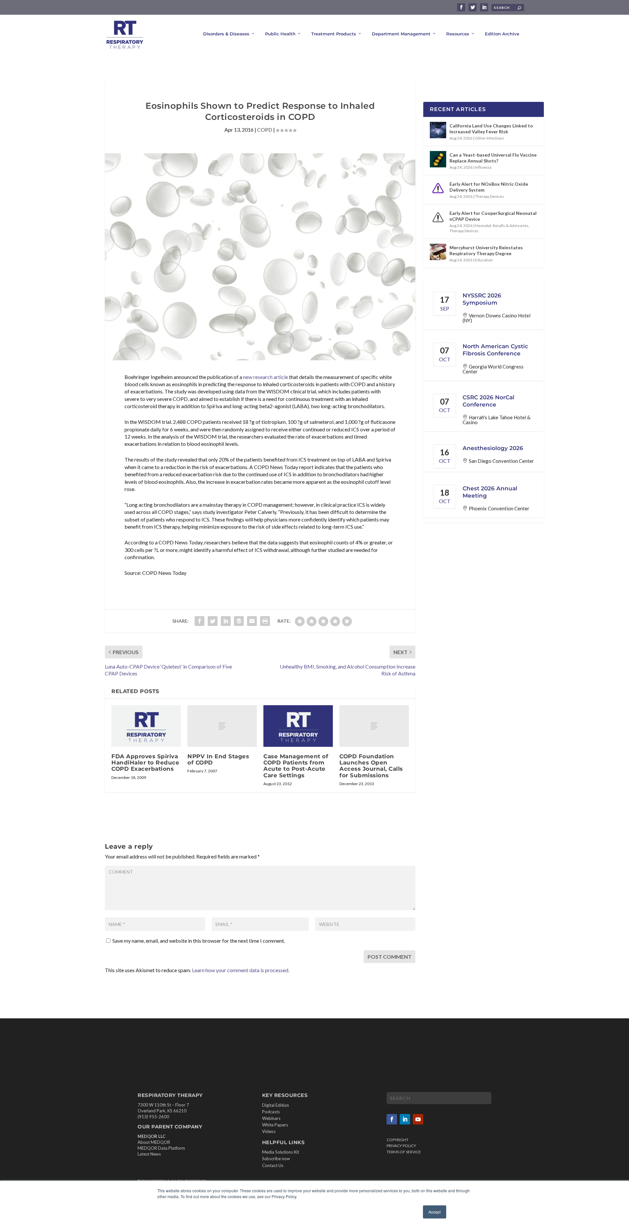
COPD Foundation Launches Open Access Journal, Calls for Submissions (371, 766)
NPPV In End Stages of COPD (218, 759)
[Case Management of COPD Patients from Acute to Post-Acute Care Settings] (298, 726)
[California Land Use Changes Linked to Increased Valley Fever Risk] (438, 130)
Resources (457, 33)
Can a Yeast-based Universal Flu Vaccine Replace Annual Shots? (493, 157)
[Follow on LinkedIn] (405, 1119)
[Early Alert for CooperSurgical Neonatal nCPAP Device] (438, 217)
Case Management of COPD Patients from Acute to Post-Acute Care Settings (295, 766)
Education (484, 259)
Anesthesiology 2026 (493, 448)
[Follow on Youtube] (418, 1119)
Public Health (280, 33)
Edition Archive (502, 33)
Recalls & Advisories (510, 225)
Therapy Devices (489, 196)
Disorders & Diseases (226, 33)
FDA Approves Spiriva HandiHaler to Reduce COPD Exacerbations (145, 762)
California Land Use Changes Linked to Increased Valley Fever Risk (491, 128)
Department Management (401, 33)
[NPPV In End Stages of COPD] (222, 726)
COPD (264, 129)
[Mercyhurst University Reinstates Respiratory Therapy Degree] (438, 252)
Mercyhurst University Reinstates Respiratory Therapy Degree (486, 250)
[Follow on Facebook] (392, 1119)
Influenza (483, 167)
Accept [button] (435, 1212)
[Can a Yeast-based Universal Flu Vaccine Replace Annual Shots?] (438, 159)
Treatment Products (333, 33)
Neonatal (483, 225)
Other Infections (489, 138)
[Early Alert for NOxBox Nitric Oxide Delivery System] (438, 188)
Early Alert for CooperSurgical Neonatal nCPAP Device (493, 216)
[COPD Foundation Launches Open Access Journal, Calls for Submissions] (374, 726)
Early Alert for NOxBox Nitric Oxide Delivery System (488, 187)
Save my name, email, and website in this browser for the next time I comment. (198, 940)
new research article (265, 377)
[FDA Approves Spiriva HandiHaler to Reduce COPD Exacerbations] (146, 726)
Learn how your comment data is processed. (240, 970)
